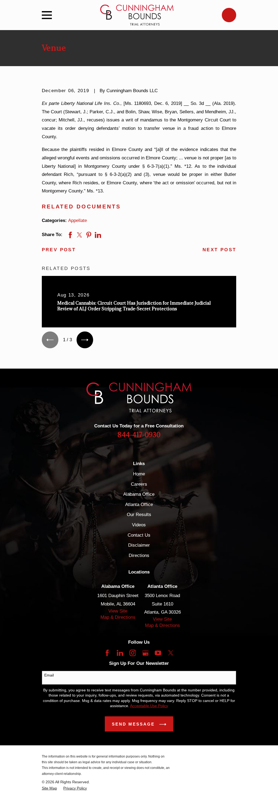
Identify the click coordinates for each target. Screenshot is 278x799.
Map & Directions (117, 617)
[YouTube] (158, 653)
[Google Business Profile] (145, 653)
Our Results (139, 514)
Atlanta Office (139, 504)
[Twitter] (171, 653)
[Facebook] (107, 653)
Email (49, 675)
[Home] (136, 15)
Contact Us (139, 535)
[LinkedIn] (120, 653)
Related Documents (81, 207)
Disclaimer (139, 545)
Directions (139, 555)
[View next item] (85, 339)
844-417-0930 (139, 435)
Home (139, 473)
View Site (117, 611)
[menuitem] (49, 788)
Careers (139, 484)
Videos (139, 524)
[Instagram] (132, 653)
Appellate (77, 220)
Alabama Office (138, 494)
